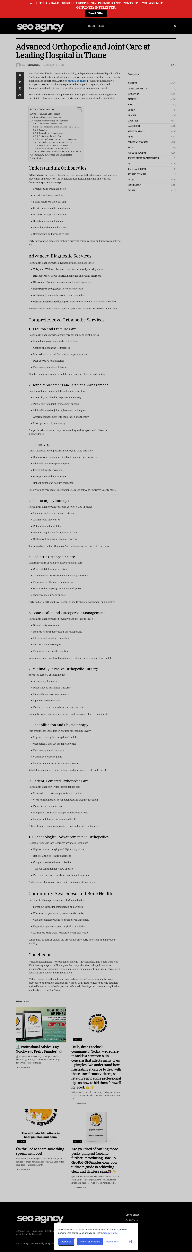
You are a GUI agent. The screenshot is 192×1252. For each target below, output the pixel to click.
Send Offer (96, 13)
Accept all (66, 1241)
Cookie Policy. (110, 1232)
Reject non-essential (90, 1241)
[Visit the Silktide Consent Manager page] (130, 1241)
